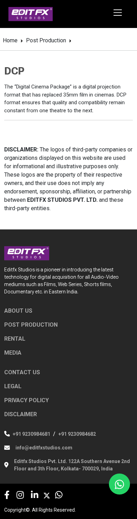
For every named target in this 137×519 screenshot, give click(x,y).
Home (10, 40)
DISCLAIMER (20, 414)
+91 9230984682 (77, 434)
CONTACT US (22, 372)
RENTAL (14, 338)
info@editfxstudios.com (43, 447)
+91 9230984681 (31, 434)
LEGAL (12, 386)
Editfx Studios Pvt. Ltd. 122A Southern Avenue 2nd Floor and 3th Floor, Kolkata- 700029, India (72, 464)
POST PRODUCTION (31, 324)
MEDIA (12, 352)
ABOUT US (18, 310)
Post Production (46, 40)
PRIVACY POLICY (26, 400)
